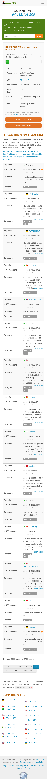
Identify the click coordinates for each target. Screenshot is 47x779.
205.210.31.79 (34, 724)
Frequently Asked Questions (26, 765)
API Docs (40, 765)
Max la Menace (35, 299)
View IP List (40, 759)
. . (29, 360)
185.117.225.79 (10, 733)
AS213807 (24, 80)
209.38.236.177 (10, 699)
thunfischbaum (34, 230)
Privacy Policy (38, 762)
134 (31, 666)
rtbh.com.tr (33, 600)
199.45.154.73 (10, 706)
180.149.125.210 (35, 706)
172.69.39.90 (9, 708)
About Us (11, 765)
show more (38, 253)
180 (25, 670)
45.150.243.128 (10, 736)
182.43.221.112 (34, 733)
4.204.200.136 (10, 718)
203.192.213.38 (10, 727)
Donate (27, 768)
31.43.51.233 (33, 742)
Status (20, 768)
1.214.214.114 (34, 720)
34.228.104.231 (34, 738)
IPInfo (16, 114)
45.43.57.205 (33, 715)
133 (25, 666)
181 (30, 670)
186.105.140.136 (35, 729)
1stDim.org (33, 526)
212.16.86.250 (10, 724)
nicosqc (32, 627)
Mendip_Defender (31, 566)
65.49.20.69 (9, 715)
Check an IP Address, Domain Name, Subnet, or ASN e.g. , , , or (23, 26)
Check (39, 36)
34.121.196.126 (10, 742)
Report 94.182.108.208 (23, 119)
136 (6, 670)
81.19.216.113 (34, 710)
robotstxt (32, 397)
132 (20, 666)
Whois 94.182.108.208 (23, 126)
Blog (4, 765)
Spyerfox (32, 431)
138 (16, 670)
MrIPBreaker (34, 194)
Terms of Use (25, 762)
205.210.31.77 (34, 701)
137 (11, 670)
